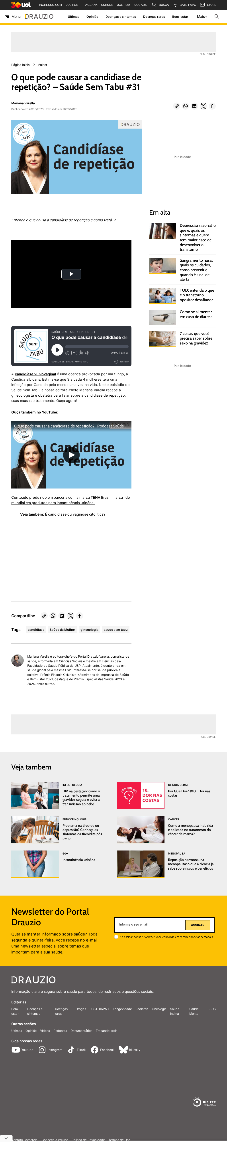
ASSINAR (197, 925)
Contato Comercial (24, 1140)
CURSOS (107, 4)
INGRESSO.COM (50, 4)
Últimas (73, 16)
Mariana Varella (23, 103)
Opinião (92, 16)
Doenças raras (154, 16)
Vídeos (45, 1030)
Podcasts (60, 1030)
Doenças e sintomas (121, 16)
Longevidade (122, 1009)
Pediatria (141, 1009)
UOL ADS (140, 4)
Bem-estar (180, 16)
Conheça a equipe (55, 1140)
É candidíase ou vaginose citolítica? (75, 514)
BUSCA (164, 4)
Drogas (81, 1009)
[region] (44, 556)
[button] (176, 106)
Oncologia (159, 1009)
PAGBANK (91, 4)
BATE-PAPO (188, 4)
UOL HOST (72, 4)
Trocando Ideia (106, 1030)
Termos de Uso (119, 1140)
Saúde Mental (194, 1011)
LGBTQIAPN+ (99, 1009)
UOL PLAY (124, 4)
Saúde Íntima (174, 1011)
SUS (212, 1009)
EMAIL (211, 4)
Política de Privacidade (88, 1140)
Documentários (81, 1030)
